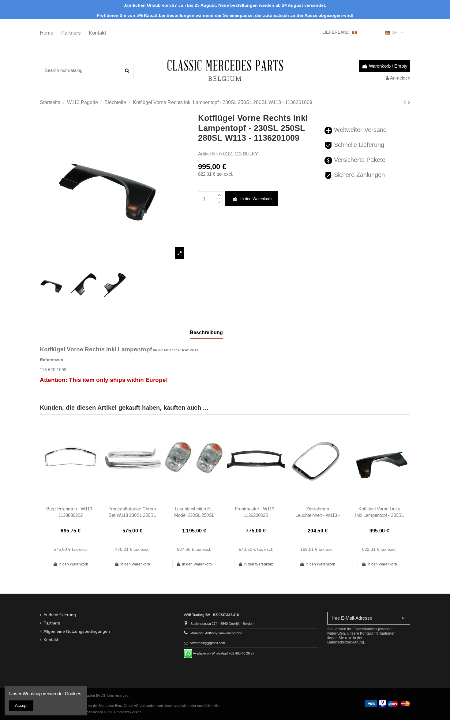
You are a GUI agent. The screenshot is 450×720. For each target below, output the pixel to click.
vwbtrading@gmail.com (207, 643)
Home (47, 33)
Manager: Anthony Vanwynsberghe (216, 633)
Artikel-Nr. (208, 153)
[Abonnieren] (404, 618)
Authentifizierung (59, 615)
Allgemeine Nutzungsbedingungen (76, 631)
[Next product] (409, 102)
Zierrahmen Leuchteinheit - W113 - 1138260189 (317, 515)
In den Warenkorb (256, 198)
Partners (71, 33)
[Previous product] (405, 102)
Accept (21, 705)
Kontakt (97, 33)
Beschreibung (206, 332)
